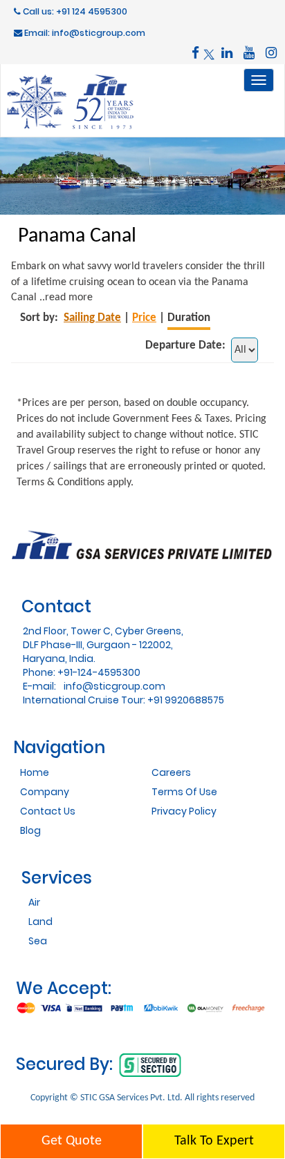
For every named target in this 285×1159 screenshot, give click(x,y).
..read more (66, 297)
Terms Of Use (184, 792)
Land (40, 921)
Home (34, 772)
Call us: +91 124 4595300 (74, 11)
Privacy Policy (184, 811)
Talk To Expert (214, 1141)
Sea (37, 941)
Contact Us (47, 811)
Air (34, 902)
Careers (171, 772)
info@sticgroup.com (114, 686)
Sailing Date (92, 318)
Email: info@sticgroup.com (83, 33)
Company (44, 792)
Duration (188, 318)
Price (144, 318)
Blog (30, 830)
